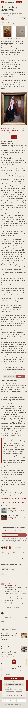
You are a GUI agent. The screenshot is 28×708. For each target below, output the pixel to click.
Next (23, 558)
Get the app (22, 701)
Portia (6, 613)
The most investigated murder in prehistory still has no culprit (10, 651)
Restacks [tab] (11, 569)
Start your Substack (10, 701)
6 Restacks (18, 547)
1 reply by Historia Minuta (12, 607)
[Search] (25, 629)
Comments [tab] (5, 569)
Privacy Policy (19, 691)
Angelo (6, 583)
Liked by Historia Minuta (11, 585)
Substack (6, 704)
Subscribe (19, 2)
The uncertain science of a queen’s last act (8, 638)
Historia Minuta (9, 17)
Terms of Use (21, 538)
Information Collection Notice (17, 540)
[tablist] (8, 569)
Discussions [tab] (13, 629)
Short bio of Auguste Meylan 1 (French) (13, 498)
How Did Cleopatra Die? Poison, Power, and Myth (9, 635)
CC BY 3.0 (10, 133)
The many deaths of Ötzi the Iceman (9, 648)
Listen (24, 18)
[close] (23, 660)
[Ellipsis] (26, 583)
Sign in (24, 2)
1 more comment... (6, 621)
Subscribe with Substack (15, 684)
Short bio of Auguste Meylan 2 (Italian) (13, 502)
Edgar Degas (5, 128)
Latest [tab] (7, 629)
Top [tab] (3, 629)
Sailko (3, 130)
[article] (14, 638)
